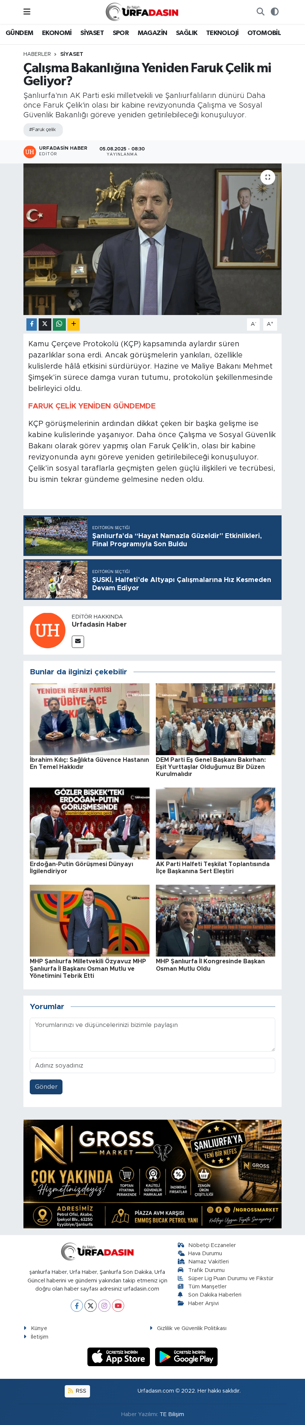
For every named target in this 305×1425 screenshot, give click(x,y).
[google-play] (186, 1356)
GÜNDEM (19, 33)
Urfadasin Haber (99, 624)
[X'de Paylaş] (45, 324)
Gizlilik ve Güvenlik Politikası (192, 1328)
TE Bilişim (172, 1414)
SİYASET (92, 33)
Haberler (37, 54)
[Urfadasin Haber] (47, 630)
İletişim (39, 1337)
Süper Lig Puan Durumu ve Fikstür (230, 1278)
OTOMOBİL (264, 33)
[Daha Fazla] (73, 324)
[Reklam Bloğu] (152, 1173)
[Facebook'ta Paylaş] (31, 324)
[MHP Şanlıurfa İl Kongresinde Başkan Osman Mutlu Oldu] (216, 920)
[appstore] (120, 1356)
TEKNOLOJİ (222, 33)
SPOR (121, 33)
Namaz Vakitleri (208, 1262)
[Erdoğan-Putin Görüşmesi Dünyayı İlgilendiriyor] (90, 823)
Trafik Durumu (206, 1270)
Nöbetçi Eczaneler (212, 1245)
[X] (90, 1306)
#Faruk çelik (42, 129)
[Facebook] (77, 1306)
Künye (39, 1328)
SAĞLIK (186, 33)
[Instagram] (104, 1306)
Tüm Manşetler (207, 1286)
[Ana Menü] (26, 12)
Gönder (46, 1087)
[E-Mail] (78, 642)
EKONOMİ (57, 33)
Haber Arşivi (203, 1303)
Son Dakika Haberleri (214, 1295)
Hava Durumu (205, 1253)
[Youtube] (118, 1306)
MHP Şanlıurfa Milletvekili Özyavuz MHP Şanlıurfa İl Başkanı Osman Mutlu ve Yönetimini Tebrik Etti (88, 968)
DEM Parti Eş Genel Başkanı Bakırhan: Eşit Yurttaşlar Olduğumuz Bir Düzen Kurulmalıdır (211, 767)
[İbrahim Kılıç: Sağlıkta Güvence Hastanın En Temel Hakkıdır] (90, 719)
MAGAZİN (152, 33)
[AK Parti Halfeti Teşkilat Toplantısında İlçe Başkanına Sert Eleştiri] (216, 823)
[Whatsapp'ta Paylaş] (59, 324)
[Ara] (260, 12)
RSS (80, 1391)
